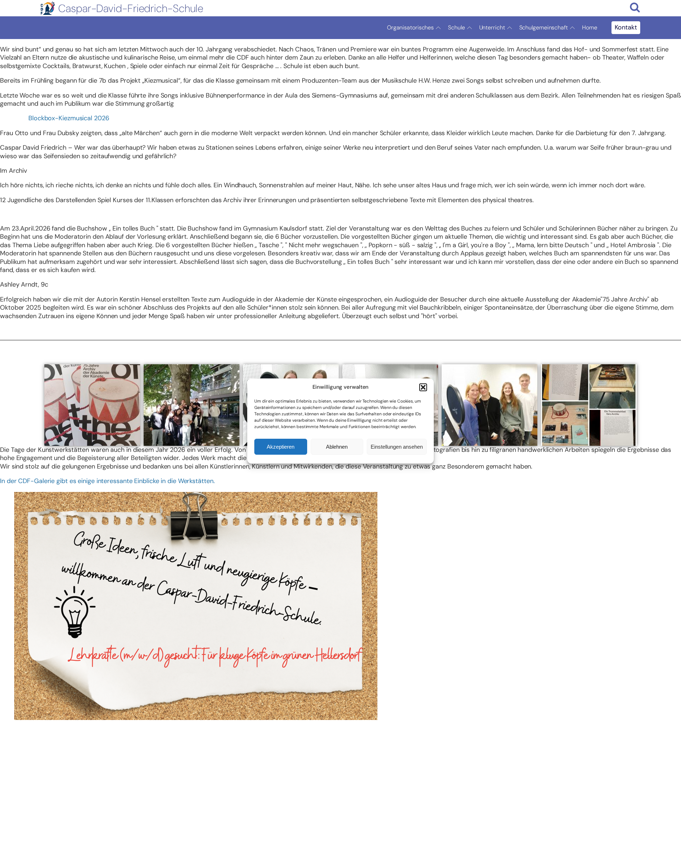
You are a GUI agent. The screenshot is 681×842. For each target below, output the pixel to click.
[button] (423, 387)
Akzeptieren (280, 447)
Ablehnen (337, 447)
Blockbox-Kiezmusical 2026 (68, 118)
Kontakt (626, 27)
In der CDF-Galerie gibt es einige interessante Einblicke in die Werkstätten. (107, 481)
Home (589, 27)
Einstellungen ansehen (397, 447)
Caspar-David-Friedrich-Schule (130, 8)
